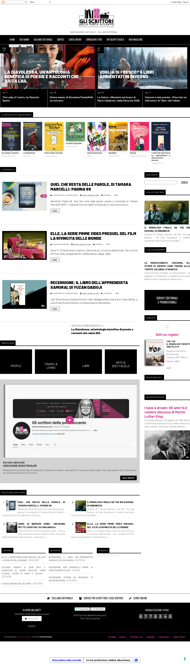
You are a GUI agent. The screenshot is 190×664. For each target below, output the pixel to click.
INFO (168, 368)
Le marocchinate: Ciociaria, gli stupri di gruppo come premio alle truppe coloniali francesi (167, 266)
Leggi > (55, 210)
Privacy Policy (83, 609)
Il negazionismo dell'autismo (16, 583)
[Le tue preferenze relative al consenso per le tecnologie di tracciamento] (185, 659)
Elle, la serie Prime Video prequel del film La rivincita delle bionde (93, 235)
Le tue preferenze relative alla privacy (108, 660)
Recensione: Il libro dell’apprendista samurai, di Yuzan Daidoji (89, 285)
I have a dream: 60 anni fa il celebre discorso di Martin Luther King (165, 412)
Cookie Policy (98, 609)
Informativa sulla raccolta (66, 660)
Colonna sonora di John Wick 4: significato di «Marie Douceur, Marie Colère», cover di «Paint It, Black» (23, 570)
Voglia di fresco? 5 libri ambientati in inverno (126, 74)
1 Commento (107, 293)
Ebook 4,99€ (172, 361)
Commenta (107, 195)
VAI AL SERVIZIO (128, 477)
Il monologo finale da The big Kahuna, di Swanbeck (110, 504)
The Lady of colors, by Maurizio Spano (20, 99)
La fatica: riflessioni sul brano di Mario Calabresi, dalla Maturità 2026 (118, 99)
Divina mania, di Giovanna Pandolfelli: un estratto (72, 99)
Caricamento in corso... (109, 555)
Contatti (123, 636)
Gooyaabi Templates (24, 637)
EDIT (116, 195)
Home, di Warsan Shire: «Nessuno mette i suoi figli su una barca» (41, 525)
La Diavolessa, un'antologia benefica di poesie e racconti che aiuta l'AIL (41, 76)
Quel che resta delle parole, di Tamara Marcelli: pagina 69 (41, 504)
